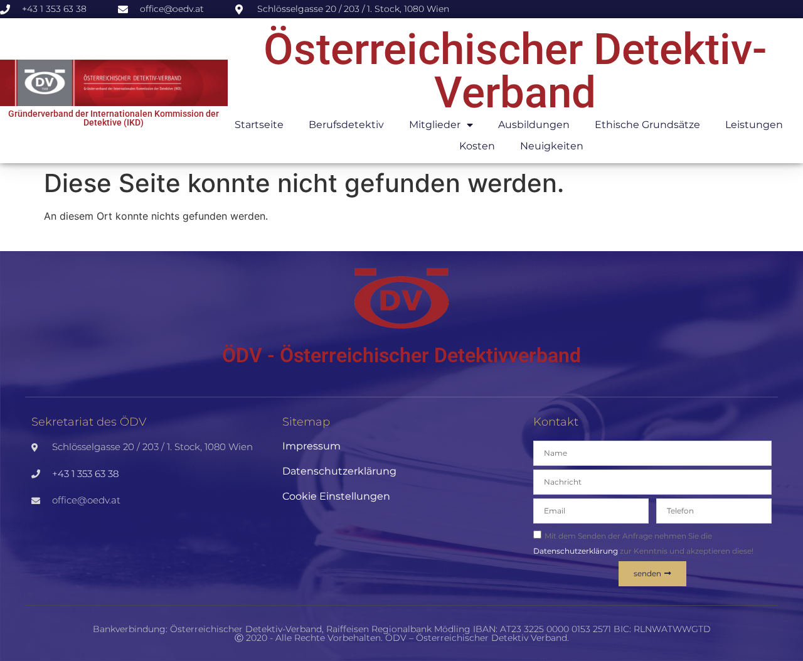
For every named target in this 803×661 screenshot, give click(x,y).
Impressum (311, 446)
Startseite (259, 125)
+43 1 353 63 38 (85, 474)
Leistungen (754, 125)
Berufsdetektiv (346, 125)
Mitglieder (434, 125)
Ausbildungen (534, 125)
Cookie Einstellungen (336, 496)
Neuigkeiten (551, 146)
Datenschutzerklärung (339, 471)
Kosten (477, 146)
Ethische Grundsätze (647, 125)
